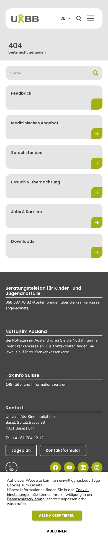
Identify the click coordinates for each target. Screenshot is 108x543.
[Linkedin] (83, 467)
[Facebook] (55, 467)
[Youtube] (69, 467)
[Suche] (95, 73)
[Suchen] (79, 18)
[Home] (25, 18)
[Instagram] (96, 467)
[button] (90, 18)
